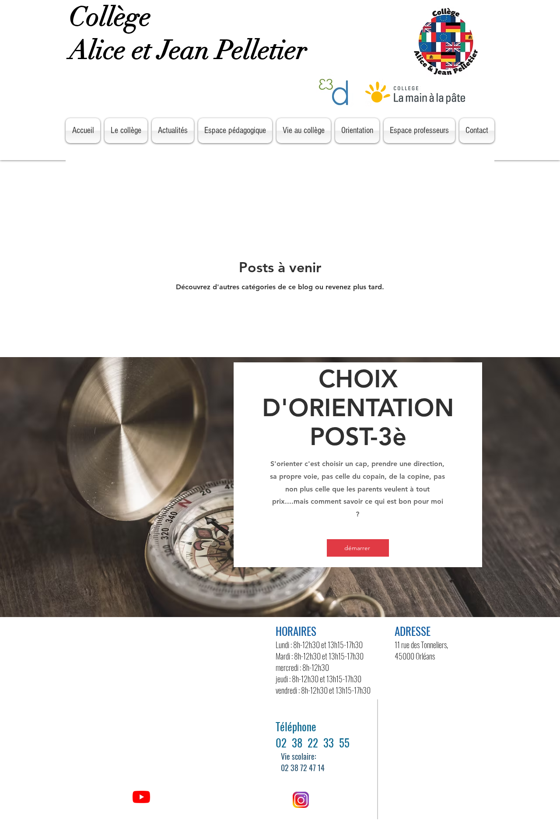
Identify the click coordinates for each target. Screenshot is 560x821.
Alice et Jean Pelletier (191, 50)
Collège (113, 16)
